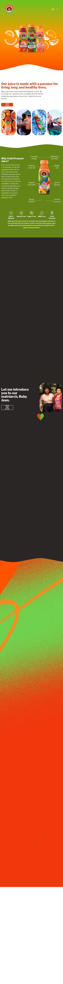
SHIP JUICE (7, 104)
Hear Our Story (7, 407)
